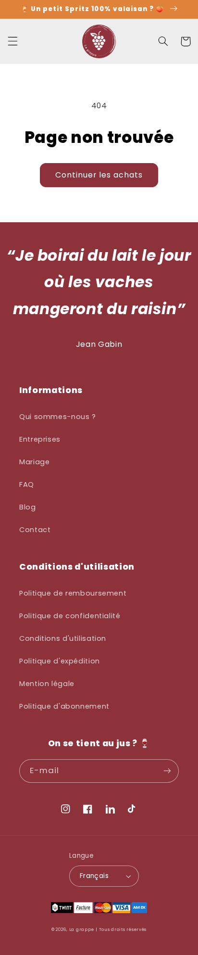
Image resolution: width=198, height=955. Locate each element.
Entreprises (40, 439)
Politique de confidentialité (70, 616)
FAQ (26, 484)
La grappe (81, 929)
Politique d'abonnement (64, 706)
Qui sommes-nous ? (57, 416)
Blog (27, 507)
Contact (34, 530)
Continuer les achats (99, 174)
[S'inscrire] (167, 771)
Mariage (34, 462)
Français (94, 875)
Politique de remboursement (72, 593)
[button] (12, 41)
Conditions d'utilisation (62, 638)
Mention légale (46, 683)
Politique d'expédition (59, 661)
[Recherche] (163, 41)
